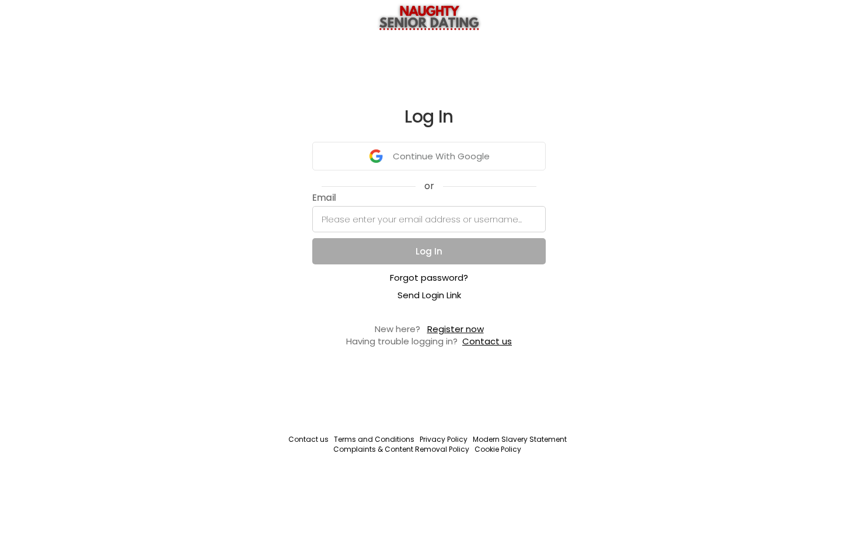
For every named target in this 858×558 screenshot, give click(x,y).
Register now (455, 329)
